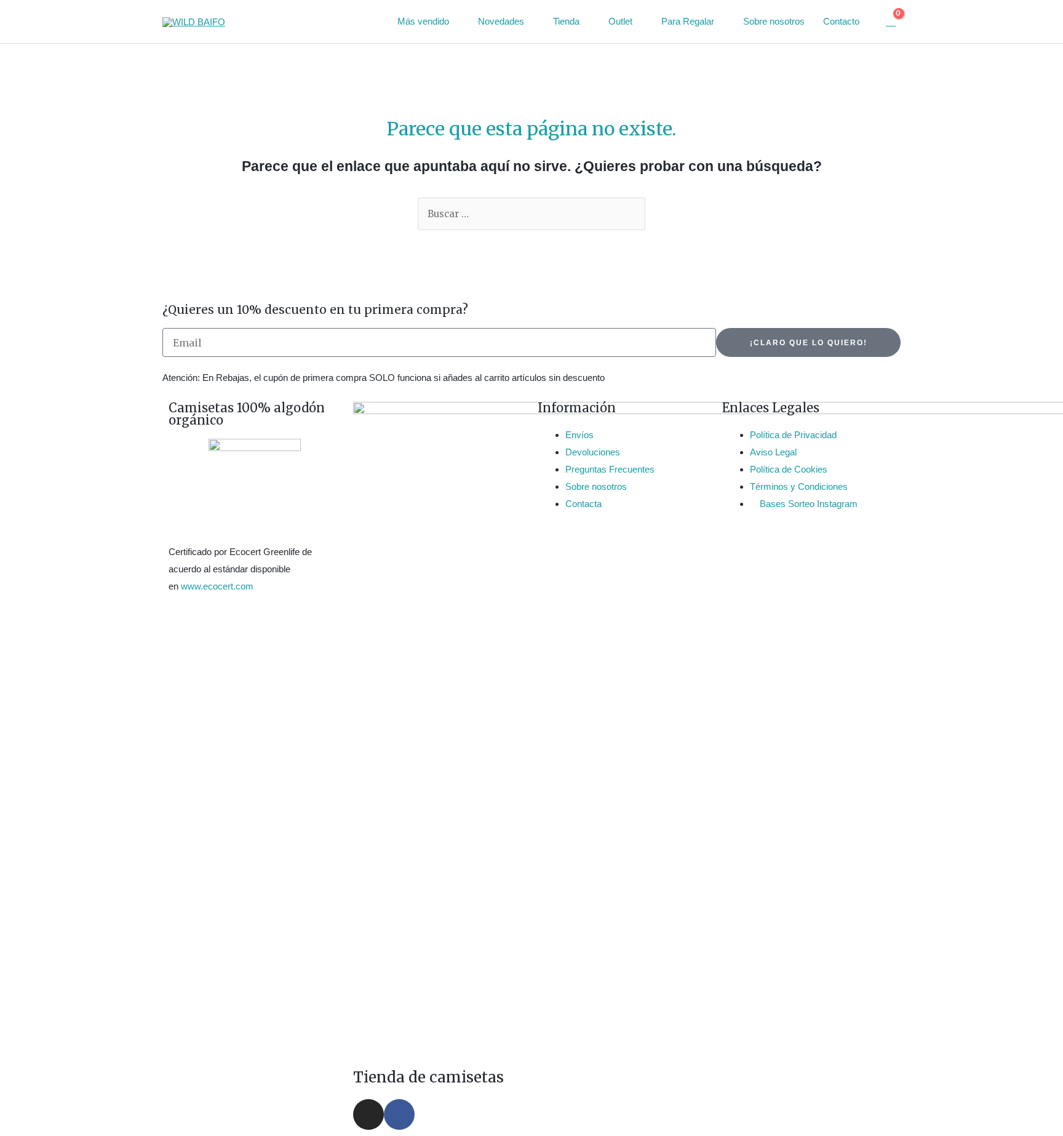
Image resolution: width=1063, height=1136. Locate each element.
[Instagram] (368, 1114)
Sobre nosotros (774, 21)
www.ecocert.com (217, 586)
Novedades (501, 21)
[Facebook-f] (399, 1114)
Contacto (841, 21)
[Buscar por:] (531, 214)
